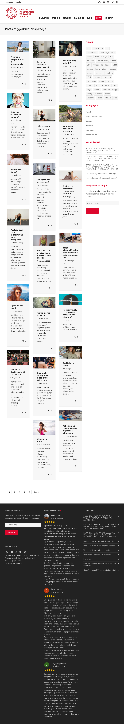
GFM (115, 65)
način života (91, 81)
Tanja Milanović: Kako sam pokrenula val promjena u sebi (70, 253)
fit (102, 65)
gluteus (90, 69)
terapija (115, 90)
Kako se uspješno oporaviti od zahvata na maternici (99, 565)
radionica (99, 85)
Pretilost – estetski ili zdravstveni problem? (68, 190)
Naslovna (44, 18)
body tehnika (98, 48)
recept (107, 85)
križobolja (109, 73)
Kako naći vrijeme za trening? (16, 114)
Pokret (88, 112)
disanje (104, 57)
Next (36, 492)
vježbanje (90, 98)
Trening (56, 18)
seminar (97, 90)
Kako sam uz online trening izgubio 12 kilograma (70, 429)
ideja (104, 69)
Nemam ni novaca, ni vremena (68, 128)
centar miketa (92, 53)
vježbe (99, 98)
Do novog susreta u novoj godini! (43, 64)
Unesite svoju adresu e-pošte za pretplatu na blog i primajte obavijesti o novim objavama (102, 193)
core (113, 53)
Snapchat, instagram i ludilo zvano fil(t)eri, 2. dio (43, 376)
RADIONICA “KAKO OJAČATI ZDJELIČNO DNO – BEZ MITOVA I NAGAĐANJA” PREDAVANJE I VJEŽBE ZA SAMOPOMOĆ (102, 167)
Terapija (67, 18)
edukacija (90, 61)
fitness (107, 65)
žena (115, 98)
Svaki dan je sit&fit (68, 364)
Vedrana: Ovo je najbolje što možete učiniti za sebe (44, 254)
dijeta (97, 57)
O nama (9, 2)
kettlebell (99, 73)
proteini (90, 85)
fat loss (96, 65)
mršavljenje (106, 77)
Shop (98, 18)
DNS (111, 57)
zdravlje (108, 98)
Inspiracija (89, 130)
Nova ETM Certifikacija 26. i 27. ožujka (18, 372)
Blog (89, 18)
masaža (97, 77)
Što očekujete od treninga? (43, 181)
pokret (101, 81)
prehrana (109, 81)
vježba (107, 94)
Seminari (89, 121)
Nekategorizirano (92, 134)
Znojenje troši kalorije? (69, 62)
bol (107, 48)
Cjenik (18, 2)
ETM (88, 65)
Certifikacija (104, 53)
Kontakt (109, 18)
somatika (106, 90)
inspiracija (112, 69)
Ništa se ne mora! (42, 440)
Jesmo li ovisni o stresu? (44, 314)
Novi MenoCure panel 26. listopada (97, 555)
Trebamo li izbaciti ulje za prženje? (97, 550)
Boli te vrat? (88, 559)
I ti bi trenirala (43, 126)
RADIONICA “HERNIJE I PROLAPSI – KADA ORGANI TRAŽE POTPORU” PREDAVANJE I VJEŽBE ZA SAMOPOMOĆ (102, 159)
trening (89, 94)
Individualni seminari (94, 116)
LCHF (89, 77)
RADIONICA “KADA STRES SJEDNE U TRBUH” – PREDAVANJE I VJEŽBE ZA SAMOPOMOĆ (100, 150)
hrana (97, 69)
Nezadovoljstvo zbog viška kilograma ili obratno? (70, 313)
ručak (115, 85)
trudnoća (98, 94)
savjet (89, 90)
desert (89, 57)
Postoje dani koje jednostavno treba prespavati (17, 235)
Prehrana (89, 125)
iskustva (90, 73)
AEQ (88, 48)
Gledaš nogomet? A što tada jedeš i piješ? (99, 570)
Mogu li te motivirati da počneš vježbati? (101, 178)
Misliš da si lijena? (16, 170)
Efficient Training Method (106, 61)
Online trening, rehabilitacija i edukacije (101, 173)
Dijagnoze (79, 18)
